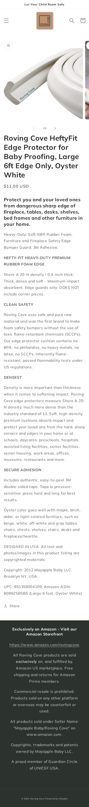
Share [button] (14, 606)
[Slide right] (55, 128)
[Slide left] (33, 128)
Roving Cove (37, 798)
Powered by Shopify (56, 798)
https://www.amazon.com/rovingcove (44, 644)
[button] (6, 20)
